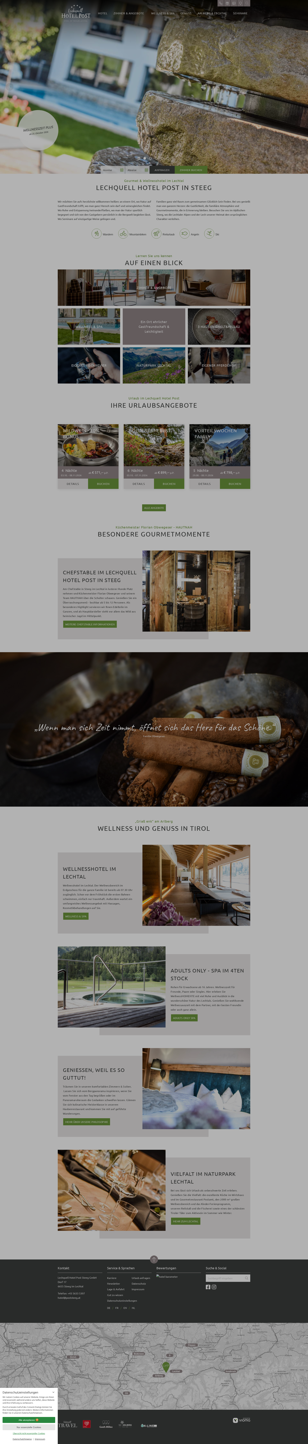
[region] (29, 1405)
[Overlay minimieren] (53, 1392)
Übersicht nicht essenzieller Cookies (29, 1433)
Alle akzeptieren (27, 1420)
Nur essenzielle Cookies (29, 1427)
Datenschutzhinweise (22, 1439)
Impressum (40, 1439)
